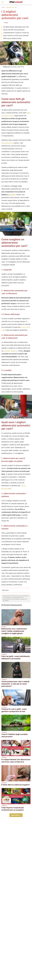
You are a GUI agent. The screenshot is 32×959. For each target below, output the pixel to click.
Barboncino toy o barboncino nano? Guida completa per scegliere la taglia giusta (14, 631)
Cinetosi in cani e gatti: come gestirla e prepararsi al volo (14, 710)
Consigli (4, 654)
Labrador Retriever (10, 351)
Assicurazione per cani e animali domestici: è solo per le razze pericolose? (15, 683)
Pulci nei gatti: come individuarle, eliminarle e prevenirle (15, 657)
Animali (3, 626)
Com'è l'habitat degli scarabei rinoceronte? (14, 735)
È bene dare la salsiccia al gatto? (15, 785)
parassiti (11, 195)
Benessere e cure (12, 7)
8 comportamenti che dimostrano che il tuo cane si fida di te (15, 760)
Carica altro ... (16, 815)
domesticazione (7, 143)
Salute (3, 7)
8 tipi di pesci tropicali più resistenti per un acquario (12, 809)
